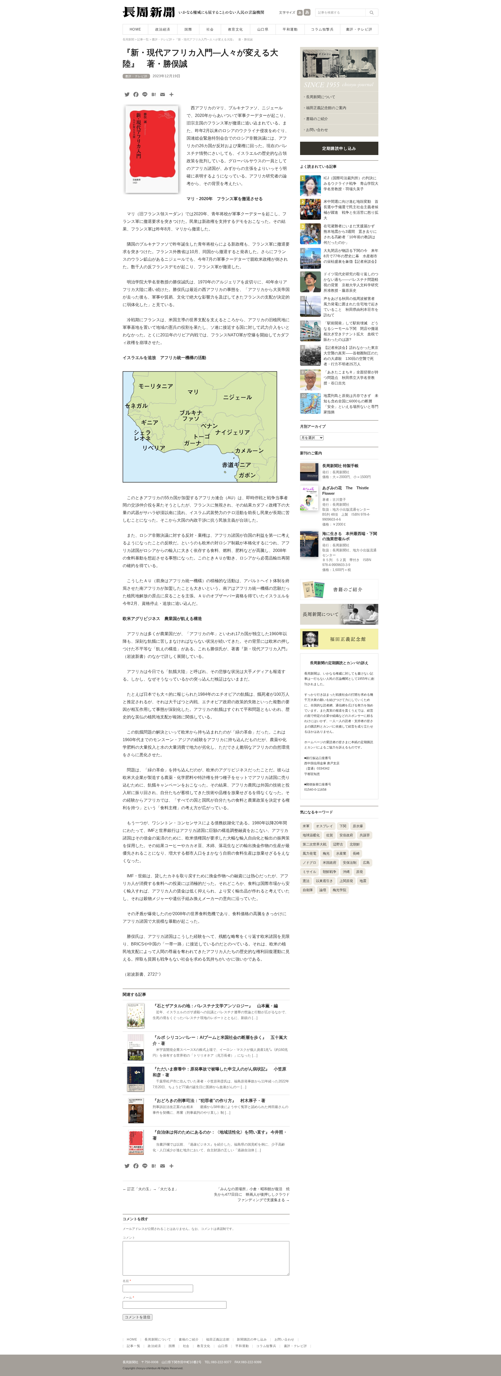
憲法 (306, 881)
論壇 (322, 890)
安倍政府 (346, 835)
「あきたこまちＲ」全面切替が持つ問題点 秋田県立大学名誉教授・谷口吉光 (351, 377)
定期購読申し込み (339, 148)
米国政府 (329, 863)
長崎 (356, 853)
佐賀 (329, 835)
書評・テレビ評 (359, 29)
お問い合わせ (317, 130)
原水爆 (358, 826)
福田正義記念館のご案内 (326, 108)
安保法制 (349, 863)
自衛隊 (308, 890)
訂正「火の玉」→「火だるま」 (150, 1189)
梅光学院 (339, 890)
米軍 (306, 826)
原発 (359, 872)
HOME (135, 29)
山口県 (263, 29)
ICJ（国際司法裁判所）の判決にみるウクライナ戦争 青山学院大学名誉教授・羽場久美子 (351, 183)
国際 (188, 29)
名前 (127, 1281)
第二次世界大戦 (314, 844)
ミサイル (309, 872)
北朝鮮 (355, 844)
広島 (366, 863)
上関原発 (346, 881)
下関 (342, 826)
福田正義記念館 (217, 1339)
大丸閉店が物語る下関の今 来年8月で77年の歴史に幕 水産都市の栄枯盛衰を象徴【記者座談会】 (351, 256)
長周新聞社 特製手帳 (340, 466)
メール (128, 1298)
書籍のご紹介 (317, 119)
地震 (363, 881)
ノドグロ (309, 863)
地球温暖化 (311, 835)
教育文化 (235, 29)
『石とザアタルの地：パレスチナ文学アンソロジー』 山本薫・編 (215, 1006)
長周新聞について (320, 97)
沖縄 (346, 872)
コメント (129, 1238)
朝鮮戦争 (329, 872)
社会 (210, 29)
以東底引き (324, 881)
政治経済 (162, 29)
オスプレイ (324, 826)
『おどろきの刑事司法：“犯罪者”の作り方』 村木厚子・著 (209, 1100)
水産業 (341, 853)
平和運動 (290, 29)
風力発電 (309, 853)
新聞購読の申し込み (252, 1339)
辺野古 (338, 844)
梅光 (326, 853)
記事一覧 (133, 1346)
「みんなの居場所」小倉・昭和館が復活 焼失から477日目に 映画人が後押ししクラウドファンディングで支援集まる (252, 1194)
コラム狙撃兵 (322, 29)
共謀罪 (365, 835)
